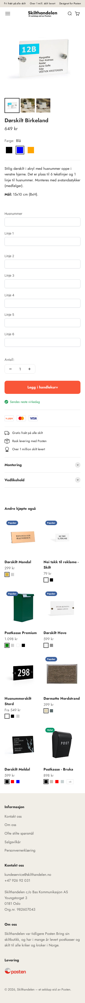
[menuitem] (12, 105)
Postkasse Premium (21, 632)
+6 (70, 781)
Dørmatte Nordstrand (62, 698)
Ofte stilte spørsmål (19, 833)
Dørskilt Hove (55, 632)
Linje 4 (9, 295)
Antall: (10, 359)
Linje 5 (9, 314)
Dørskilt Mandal (18, 562)
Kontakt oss (13, 816)
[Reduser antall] (10, 368)
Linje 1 (9, 233)
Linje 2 (9, 256)
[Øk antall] (29, 368)
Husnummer (13, 213)
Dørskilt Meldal (17, 769)
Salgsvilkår (13, 842)
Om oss (10, 824)
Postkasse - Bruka (58, 769)
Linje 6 (9, 334)
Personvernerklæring (20, 850)
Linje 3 (9, 275)
